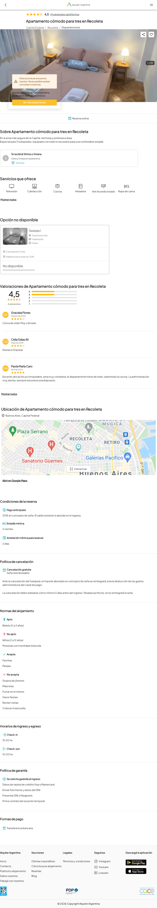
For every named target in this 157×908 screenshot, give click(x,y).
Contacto (5, 866)
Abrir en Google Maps (14, 480)
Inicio (3, 861)
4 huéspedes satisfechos (64, 14)
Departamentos (71, 27)
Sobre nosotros (9, 876)
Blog (34, 876)
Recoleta (53, 27)
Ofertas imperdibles (43, 861)
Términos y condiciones (76, 861)
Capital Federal (35, 27)
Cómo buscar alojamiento (46, 866)
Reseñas (36, 871)
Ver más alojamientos (34, 102)
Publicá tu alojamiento (13, 871)
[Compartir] (143, 34)
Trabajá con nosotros (12, 880)
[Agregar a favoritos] (151, 34)
